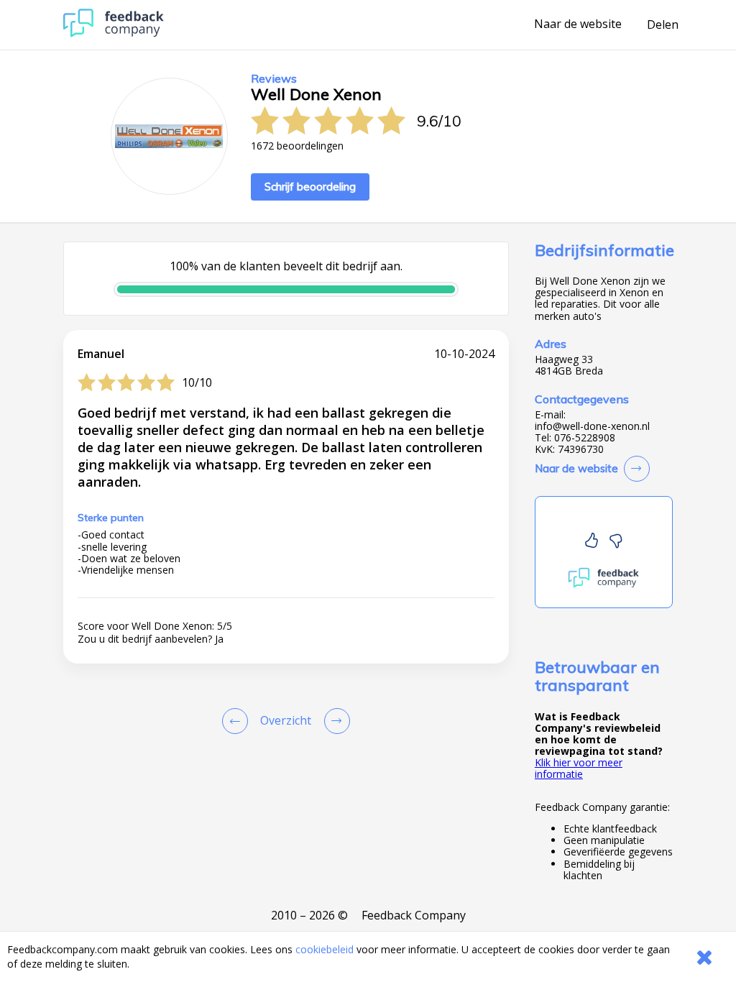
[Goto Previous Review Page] (238, 721)
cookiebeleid (324, 949)
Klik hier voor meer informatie (578, 768)
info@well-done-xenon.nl (592, 426)
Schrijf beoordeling (310, 186)
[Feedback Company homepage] (113, 33)
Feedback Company (414, 915)
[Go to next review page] (334, 721)
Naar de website (578, 24)
